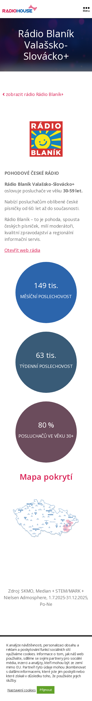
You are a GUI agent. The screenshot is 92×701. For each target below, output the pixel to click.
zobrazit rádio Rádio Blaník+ (35, 94)
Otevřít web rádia (22, 250)
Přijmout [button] (46, 690)
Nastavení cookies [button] (21, 690)
